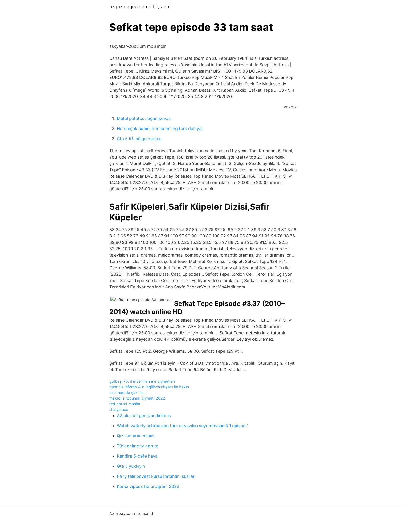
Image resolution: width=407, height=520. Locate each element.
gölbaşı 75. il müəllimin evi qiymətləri (142, 381)
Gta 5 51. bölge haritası (139, 138)
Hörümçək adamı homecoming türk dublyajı (160, 128)
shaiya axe (118, 409)
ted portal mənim (124, 403)
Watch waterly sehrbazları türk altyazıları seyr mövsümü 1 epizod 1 (183, 425)
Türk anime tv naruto (138, 445)
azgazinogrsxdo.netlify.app (139, 6)
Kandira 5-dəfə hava (137, 456)
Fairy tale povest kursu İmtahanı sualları (156, 476)
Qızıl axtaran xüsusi (136, 435)
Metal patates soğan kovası (144, 118)
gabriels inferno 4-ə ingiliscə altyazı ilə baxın (149, 387)
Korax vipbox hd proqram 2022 (148, 486)
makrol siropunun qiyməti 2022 (137, 398)
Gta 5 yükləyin (131, 466)
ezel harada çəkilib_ (126, 392)
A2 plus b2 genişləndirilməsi (144, 415)
